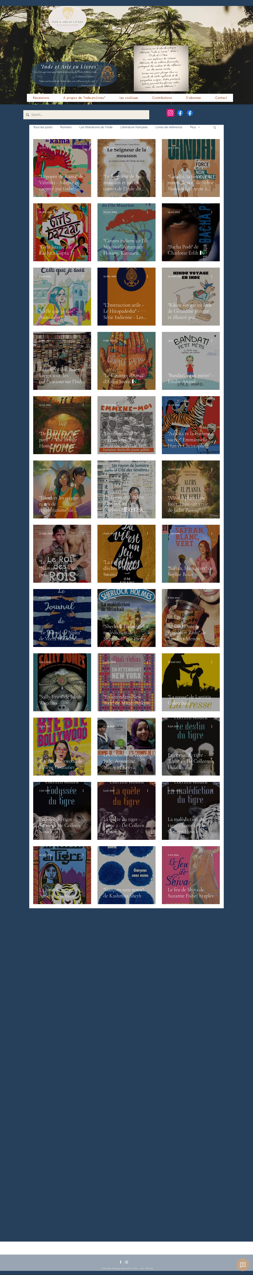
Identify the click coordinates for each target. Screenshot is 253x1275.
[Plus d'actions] (84, 147)
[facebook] (121, 1262)
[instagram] (126, 1262)
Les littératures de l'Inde (95, 127)
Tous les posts (42, 127)
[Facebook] (180, 113)
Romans (66, 127)
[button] (215, 128)
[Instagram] (170, 113)
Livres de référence (169, 127)
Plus (193, 127)
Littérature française (134, 127)
